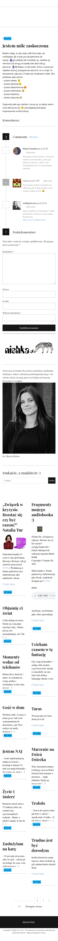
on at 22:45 (43, 148)
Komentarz (8, 251)
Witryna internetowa (12, 312)
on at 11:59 (34, 180)
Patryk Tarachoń (30, 148)
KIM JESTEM (28, 922)
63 (19, 906)
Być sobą (7, 592)
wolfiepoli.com (29, 203)
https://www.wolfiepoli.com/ (34, 219)
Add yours (33, 136)
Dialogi (7, 38)
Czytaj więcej (9, 583)
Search (53, 3)
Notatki (7, 692)
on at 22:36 (42, 203)
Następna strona (33, 906)
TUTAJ (47, 580)
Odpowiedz (30, 152)
